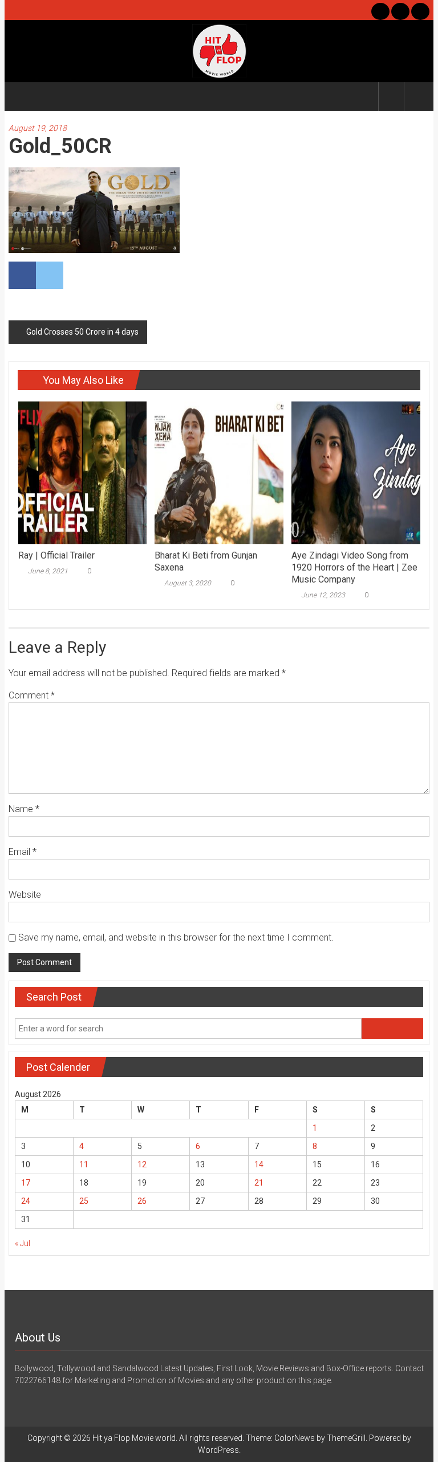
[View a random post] (417, 96)
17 (25, 1182)
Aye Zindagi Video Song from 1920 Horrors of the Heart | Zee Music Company (354, 567)
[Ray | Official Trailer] (82, 472)
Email (22, 851)
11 (83, 1164)
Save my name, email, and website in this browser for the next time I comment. (176, 937)
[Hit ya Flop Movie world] (22, 96)
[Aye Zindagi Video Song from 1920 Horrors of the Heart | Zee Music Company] (355, 472)
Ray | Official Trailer (56, 555)
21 (258, 1182)
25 (83, 1201)
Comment (32, 695)
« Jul (22, 1243)
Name (24, 809)
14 (258, 1164)
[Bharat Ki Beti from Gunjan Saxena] (219, 472)
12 (142, 1164)
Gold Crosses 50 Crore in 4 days (82, 331)
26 (142, 1201)
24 (25, 1201)
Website (25, 894)
